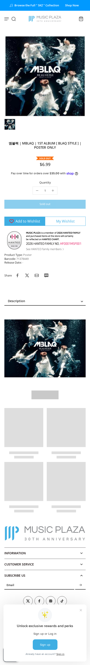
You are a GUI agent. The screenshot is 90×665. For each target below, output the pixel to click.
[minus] (37, 190)
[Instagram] (50, 601)
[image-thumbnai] (9, 124)
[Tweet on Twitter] (27, 275)
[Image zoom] (45, 76)
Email (10, 585)
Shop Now (72, 5)
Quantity (45, 182)
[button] (45, 204)
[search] (13, 18)
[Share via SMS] (46, 275)
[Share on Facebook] (17, 275)
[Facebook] (39, 601)
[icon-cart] (81, 18)
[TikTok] (62, 601)
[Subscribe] (80, 585)
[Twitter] (28, 601)
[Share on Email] (37, 275)
